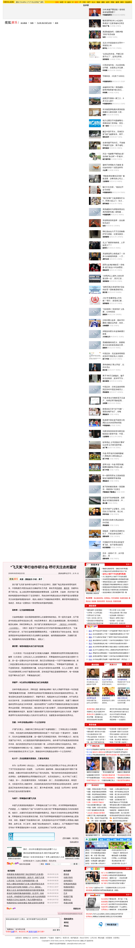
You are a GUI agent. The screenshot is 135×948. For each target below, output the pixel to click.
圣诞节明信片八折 (93, 780)
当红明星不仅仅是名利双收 (117, 904)
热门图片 (104, 883)
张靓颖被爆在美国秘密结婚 (118, 579)
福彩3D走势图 (125, 755)
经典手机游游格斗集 (112, 755)
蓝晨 (104, 584)
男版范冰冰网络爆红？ (101, 653)
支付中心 (35, 938)
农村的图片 (68, 881)
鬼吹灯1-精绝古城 (98, 752)
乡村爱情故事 (91, 698)
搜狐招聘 (43, 938)
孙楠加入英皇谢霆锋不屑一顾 (116, 592)
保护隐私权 (74, 938)
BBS (122, 2)
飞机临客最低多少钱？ (101, 643)
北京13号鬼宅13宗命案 (118, 714)
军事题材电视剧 (70, 884)
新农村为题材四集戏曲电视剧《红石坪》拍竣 (25, 893)
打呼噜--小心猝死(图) (94, 613)
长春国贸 (106, 579)
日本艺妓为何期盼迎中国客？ (119, 656)
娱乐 (69, 2)
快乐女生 (109, 601)
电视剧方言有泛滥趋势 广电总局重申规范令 (24, 900)
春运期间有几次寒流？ (101, 640)
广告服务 (51, 938)
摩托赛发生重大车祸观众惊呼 (120, 805)
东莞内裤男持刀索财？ (101, 656)
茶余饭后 (95, 785)
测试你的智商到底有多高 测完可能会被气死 (41, 853)
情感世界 (104, 907)
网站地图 (101, 938)
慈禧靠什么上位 (101, 714)
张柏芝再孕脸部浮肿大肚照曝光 (117, 587)
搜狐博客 (95, 565)
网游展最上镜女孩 (92, 593)
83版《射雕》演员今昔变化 (97, 808)
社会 (90, 659)
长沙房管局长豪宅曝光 (101, 647)
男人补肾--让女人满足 (117, 610)
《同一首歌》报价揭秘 (98, 821)
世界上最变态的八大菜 (55, 857)
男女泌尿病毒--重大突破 (118, 613)
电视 (31, 23)
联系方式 (66, 938)
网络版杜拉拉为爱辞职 (118, 808)
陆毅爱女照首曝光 (124, 778)
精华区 (66, 922)
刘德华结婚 (117, 601)
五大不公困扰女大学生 (101, 650)
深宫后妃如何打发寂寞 (95, 720)
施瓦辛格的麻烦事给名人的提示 (117, 584)
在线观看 (72, 624)
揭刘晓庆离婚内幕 (108, 775)
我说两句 (128, 2)
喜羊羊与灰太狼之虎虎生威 (119, 709)
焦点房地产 (36, 2)
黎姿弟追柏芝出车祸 (124, 835)
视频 (98, 2)
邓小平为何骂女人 (93, 680)
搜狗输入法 (27, 938)
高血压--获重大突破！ (117, 618)
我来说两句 (63, 573)
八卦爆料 (104, 875)
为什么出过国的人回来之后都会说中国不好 (108, 914)
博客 (112, 2)
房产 (88, 2)
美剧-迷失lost (100, 709)
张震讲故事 (119, 749)
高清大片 (113, 664)
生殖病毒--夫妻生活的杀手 (119, 729)
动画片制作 (68, 877)
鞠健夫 (105, 569)
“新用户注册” (32, 932)
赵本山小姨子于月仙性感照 (117, 576)
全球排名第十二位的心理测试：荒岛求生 (39, 861)
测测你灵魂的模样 (14, 859)
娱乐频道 (24, 23)
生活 (90, 640)
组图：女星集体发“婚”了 (118, 800)
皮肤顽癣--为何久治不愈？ (96, 739)
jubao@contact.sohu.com (76, 944)
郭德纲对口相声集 (98, 749)
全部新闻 (109, 938)
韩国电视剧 (68, 890)
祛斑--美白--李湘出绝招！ (119, 737)
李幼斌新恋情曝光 (124, 775)
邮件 (107, 2)
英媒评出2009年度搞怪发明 (118, 902)
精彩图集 (89, 890)
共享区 (89, 755)
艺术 (65, 893)
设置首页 (18, 938)
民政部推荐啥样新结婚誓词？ (119, 653)
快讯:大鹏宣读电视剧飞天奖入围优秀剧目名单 (25, 884)
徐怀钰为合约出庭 (108, 835)
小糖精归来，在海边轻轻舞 (117, 909)
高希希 (59, 588)
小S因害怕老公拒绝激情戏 (118, 590)
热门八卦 (104, 873)
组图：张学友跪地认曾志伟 (119, 792)
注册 (12, 932)
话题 (90, 650)
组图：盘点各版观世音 (118, 797)
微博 (117, 2)
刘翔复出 (107, 598)
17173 (29, 2)
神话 (111, 712)
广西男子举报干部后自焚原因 (117, 637)
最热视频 (95, 664)
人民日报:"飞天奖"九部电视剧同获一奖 (22, 881)
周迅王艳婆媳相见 (108, 778)
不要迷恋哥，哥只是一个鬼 (117, 899)
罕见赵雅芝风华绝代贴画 (117, 881)
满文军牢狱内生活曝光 (121, 818)
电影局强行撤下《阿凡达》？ (119, 659)
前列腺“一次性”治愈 (117, 621)
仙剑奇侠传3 (117, 712)
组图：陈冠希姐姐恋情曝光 (96, 794)
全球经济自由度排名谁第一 (118, 643)
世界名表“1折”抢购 (93, 615)
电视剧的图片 (69, 887)
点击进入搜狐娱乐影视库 (96, 813)
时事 (90, 656)
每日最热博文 (98, 598)
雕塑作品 (67, 900)
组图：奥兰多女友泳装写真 (119, 794)
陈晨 (104, 587)
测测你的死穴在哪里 (72, 859)
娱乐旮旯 (104, 904)
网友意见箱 (111, 925)
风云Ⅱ (96, 712)
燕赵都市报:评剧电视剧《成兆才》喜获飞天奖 (25, 877)
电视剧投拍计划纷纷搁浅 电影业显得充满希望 (25, 903)
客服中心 (58, 938)
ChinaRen (23, 2)
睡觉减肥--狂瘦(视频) (94, 610)
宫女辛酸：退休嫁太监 (95, 717)
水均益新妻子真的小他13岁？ (119, 631)
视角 (90, 637)
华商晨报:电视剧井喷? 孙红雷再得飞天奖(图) (25, 874)
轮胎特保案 (124, 598)
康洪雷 (66, 588)
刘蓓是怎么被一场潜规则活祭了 (117, 582)
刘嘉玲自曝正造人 (108, 780)
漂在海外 (89, 914)
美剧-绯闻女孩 (122, 698)
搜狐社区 (95, 868)
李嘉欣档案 (68, 903)
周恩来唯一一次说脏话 (118, 720)
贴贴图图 (104, 902)
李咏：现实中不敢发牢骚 (99, 818)
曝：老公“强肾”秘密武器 (95, 742)
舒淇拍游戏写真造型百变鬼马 (120, 815)
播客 (103, 2)
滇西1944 (101, 712)
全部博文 (116, 938)
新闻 (56, 23)
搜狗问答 (92, 626)
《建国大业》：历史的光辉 (117, 878)
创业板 (93, 601)
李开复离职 (115, 598)
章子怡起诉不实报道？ (101, 631)
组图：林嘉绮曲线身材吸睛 (96, 792)
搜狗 (42, 2)
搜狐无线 (96, 746)
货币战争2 (124, 752)
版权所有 (90, 941)
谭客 (104, 582)
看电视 (66, 874)
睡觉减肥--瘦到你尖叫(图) (96, 732)
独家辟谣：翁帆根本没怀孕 (119, 810)
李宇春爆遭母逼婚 (93, 778)
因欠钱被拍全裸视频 (92, 580)
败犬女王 (125, 712)
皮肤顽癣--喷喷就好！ (117, 615)
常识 (90, 643)
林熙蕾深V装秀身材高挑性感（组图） (106, 890)
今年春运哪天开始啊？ (101, 659)
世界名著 (108, 752)
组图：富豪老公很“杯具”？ (96, 800)
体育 (61, 2)
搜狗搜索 (13, 863)
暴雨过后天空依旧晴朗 (114, 916)
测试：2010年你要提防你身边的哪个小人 (40, 849)
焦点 (90, 634)
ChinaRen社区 (95, 895)
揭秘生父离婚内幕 (123, 772)
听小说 (89, 752)
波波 (104, 592)
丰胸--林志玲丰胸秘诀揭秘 (96, 729)
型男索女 (104, 909)
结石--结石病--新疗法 (94, 618)
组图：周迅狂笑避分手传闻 (96, 789)
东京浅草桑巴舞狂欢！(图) (96, 805)
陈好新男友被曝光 (124, 780)
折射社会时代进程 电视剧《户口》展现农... (24, 887)
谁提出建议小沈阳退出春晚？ (119, 647)
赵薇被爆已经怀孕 (93, 775)
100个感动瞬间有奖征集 (95, 810)
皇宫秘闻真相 (122, 680)
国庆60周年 (101, 601)
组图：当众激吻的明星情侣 (96, 797)
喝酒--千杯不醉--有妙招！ (119, 742)
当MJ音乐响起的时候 (120, 821)
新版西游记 (106, 698)
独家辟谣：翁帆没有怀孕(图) (118, 569)
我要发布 (77, 909)
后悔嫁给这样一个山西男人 (117, 907)
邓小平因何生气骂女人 (118, 717)
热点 (90, 653)
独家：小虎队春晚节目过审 (119, 789)
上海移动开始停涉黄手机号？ (119, 650)
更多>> (128, 564)
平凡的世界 (116, 752)
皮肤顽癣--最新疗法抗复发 (119, 732)
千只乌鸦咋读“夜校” (100, 637)
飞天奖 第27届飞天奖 (44, 23)
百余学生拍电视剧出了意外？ (119, 640)
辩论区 (66, 926)
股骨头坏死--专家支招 (117, 623)
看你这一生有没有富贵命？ (34, 857)
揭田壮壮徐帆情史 (93, 772)
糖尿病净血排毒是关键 (95, 623)
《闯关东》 (63, 624)
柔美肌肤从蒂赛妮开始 (95, 621)
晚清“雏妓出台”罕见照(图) (119, 802)
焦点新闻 (104, 899)
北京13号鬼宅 (107, 680)
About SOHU (84, 938)
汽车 (84, 2)
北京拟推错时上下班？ (101, 634)
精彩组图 (104, 881)
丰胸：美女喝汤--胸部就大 (119, 739)
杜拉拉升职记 (110, 749)
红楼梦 (126, 749)
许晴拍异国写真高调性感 (117, 875)
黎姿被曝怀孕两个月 (93, 835)
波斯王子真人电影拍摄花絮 (96, 815)
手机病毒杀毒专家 (98, 755)
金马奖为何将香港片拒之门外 (116, 571)
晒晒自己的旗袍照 (99, 916)
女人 (93, 2)
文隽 (104, 571)
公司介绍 (93, 938)
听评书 (89, 749)
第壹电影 (104, 878)
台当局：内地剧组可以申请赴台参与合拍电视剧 (26, 896)
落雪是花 (106, 590)
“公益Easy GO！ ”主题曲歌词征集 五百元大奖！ (110, 888)
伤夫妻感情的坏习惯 (94, 734)
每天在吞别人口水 (92, 910)
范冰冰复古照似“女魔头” (116, 883)
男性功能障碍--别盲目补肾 (119, 734)
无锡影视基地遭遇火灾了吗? (119, 634)
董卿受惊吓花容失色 (115, 873)
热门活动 (89, 888)
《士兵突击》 (14, 628)
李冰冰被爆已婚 (108, 772)
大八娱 (105, 576)
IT (80, 2)
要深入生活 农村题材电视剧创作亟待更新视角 (25, 890)
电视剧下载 (68, 896)
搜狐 (17, 2)
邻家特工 (90, 712)
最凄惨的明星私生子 (93, 883)
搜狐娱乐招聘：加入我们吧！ (120, 813)
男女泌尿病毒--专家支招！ (96, 737)
